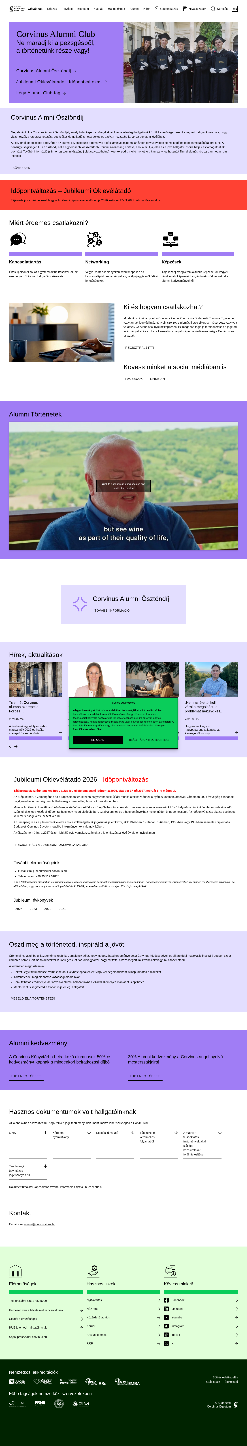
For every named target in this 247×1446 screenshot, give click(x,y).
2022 (48, 908)
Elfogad (97, 739)
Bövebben (21, 167)
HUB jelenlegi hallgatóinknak (28, 1327)
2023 (33, 908)
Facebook (134, 378)
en (235, 8)
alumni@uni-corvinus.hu (39, 1224)
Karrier (91, 1326)
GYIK (12, 1132)
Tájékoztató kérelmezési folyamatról (147, 1137)
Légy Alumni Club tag (38, 92)
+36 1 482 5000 (37, 1300)
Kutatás (98, 8)
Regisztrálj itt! (139, 347)
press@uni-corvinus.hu (32, 1336)
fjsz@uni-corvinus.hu (89, 1187)
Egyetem (83, 8)
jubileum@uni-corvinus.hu (50, 871)
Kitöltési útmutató (107, 1132)
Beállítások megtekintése (149, 739)
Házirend (92, 1308)
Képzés (52, 8)
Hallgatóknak (116, 8)
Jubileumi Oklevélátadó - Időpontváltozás (59, 81)
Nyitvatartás (94, 1300)
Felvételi (67, 8)
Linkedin (157, 378)
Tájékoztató (230, 1381)
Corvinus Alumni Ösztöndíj (43, 70)
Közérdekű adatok (98, 1317)
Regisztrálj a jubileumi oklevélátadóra (52, 844)
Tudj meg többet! (26, 1076)
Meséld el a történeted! (33, 998)
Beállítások (213, 1381)
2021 (62, 908)
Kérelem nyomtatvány (61, 1135)
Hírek (146, 8)
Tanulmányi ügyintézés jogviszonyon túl (19, 1171)
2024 (19, 908)
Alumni (134, 8)
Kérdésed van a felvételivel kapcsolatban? (36, 1310)
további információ (112, 610)
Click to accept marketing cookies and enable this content (123, 485)
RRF (90, 1343)
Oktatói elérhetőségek (23, 1318)
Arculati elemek (97, 1334)
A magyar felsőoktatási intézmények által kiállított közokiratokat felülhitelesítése (194, 1143)
